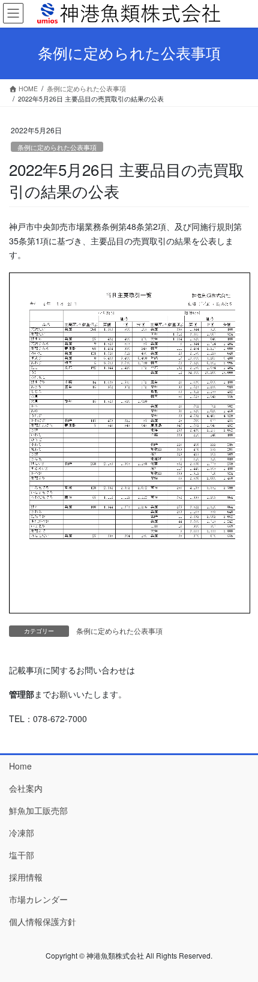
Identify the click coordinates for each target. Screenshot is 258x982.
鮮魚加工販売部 (38, 810)
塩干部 (21, 855)
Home (20, 766)
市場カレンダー (38, 899)
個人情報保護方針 (42, 921)
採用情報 (26, 877)
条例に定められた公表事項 (57, 147)
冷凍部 (21, 833)
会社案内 (26, 788)
